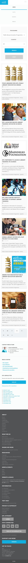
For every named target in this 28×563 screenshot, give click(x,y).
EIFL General (22, 325)
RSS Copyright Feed (7, 393)
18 (16, 331)
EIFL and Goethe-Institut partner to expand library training (11, 199)
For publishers (5, 491)
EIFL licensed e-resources (8, 438)
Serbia (21, 251)
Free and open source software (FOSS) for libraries (11, 457)
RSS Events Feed (7, 401)
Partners (4, 428)
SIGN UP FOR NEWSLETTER (14, 531)
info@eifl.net (8, 555)
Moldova (7, 99)
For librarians (5, 488)
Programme (13, 30)
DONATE (14, 541)
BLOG (14, 12)
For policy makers (6, 493)
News (3, 469)
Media (3, 474)
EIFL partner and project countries (10, 449)
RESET (14, 57)
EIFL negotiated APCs (7, 441)
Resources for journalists (8, 370)
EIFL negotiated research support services (11, 439)
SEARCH (14, 50)
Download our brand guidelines (10, 368)
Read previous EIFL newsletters (9, 386)
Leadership (4, 420)
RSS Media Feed (7, 403)
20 (3, 335)
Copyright (4, 455)
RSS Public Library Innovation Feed (11, 396)
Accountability (5, 422)
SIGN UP (14, 382)
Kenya (21, 97)
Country (13, 39)
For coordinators (6, 498)
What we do (5, 436)
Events (3, 472)
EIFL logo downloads (7, 366)
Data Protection (5, 508)
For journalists (5, 496)
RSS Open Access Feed (8, 394)
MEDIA (14, 21)
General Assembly (6, 443)
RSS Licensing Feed (7, 391)
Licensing (4, 461)
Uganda (21, 174)
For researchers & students (8, 490)
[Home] (4, 2)
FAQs (3, 429)
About (3, 417)
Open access (5, 462)
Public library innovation (8, 464)
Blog (3, 471)
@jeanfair (12, 352)
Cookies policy (5, 510)
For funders (4, 494)
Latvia (3, 99)
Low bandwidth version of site (9, 503)
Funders (4, 426)
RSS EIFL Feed (6, 390)
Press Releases (6, 364)
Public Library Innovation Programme (10, 97)
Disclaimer (4, 513)
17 (12, 331)
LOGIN (8, 519)
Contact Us (4, 431)
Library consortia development (9, 459)
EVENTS (14, 16)
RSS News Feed (6, 399)
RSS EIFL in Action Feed (8, 397)
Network (4, 425)
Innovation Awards (6, 444)
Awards (4, 423)
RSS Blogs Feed (6, 400)
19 (21, 331)
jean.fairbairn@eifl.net (14, 351)
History (3, 418)
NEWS (14, 7)
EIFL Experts (5, 362)
